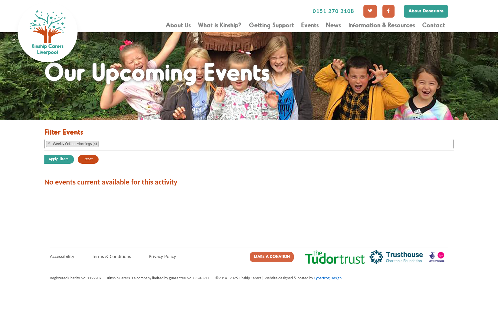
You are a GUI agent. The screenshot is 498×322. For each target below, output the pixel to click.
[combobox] (249, 144)
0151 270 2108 (332, 11)
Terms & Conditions (111, 256)
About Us (178, 25)
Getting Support (271, 25)
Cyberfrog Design (328, 278)
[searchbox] (107, 144)
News (333, 25)
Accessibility (62, 256)
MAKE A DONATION (272, 257)
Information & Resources (381, 25)
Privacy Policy (162, 256)
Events (310, 25)
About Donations (426, 11)
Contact (433, 25)
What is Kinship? (220, 25)
